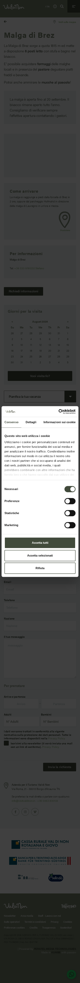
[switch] (70, 501)
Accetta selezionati (40, 555)
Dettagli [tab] (31, 422)
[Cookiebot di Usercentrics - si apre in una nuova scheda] (59, 411)
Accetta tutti (40, 542)
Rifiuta (40, 568)
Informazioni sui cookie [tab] (59, 422)
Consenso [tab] (11, 422)
